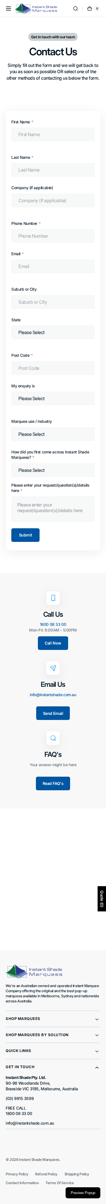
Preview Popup (83, 1193)
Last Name (20, 157)
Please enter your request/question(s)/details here (50, 488)
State (16, 320)
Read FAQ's (53, 783)
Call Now (53, 643)
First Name (20, 122)
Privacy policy (17, 1174)
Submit (25, 535)
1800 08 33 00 (53, 624)
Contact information (22, 1183)
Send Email (53, 713)
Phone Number (24, 223)
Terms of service (60, 1183)
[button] (8, 8)
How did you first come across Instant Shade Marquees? (50, 455)
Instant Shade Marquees (39, 1159)
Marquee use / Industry (31, 421)
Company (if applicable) (32, 187)
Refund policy (46, 1174)
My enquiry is (23, 386)
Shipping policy (76, 1174)
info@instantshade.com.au (53, 694)
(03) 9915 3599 (20, 1098)
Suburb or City (23, 289)
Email (15, 254)
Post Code (20, 355)
